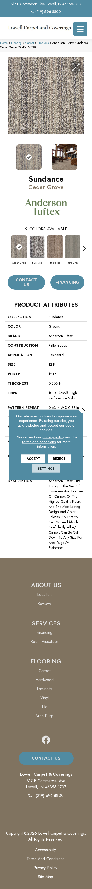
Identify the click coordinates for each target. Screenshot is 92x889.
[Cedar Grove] (19, 247)
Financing (67, 282)
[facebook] (46, 740)
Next (84, 154)
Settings (46, 468)
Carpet (29, 43)
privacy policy (53, 437)
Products (43, 43)
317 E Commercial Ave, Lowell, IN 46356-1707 (46, 3)
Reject (59, 458)
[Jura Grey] (73, 247)
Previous (7, 154)
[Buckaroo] (55, 247)
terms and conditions (39, 441)
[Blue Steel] (37, 247)
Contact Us (26, 282)
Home (4, 43)
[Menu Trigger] (80, 29)
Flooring (16, 43)
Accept (33, 458)
